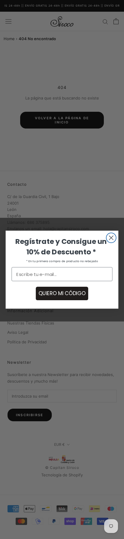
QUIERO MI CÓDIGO (62, 293)
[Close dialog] (111, 238)
